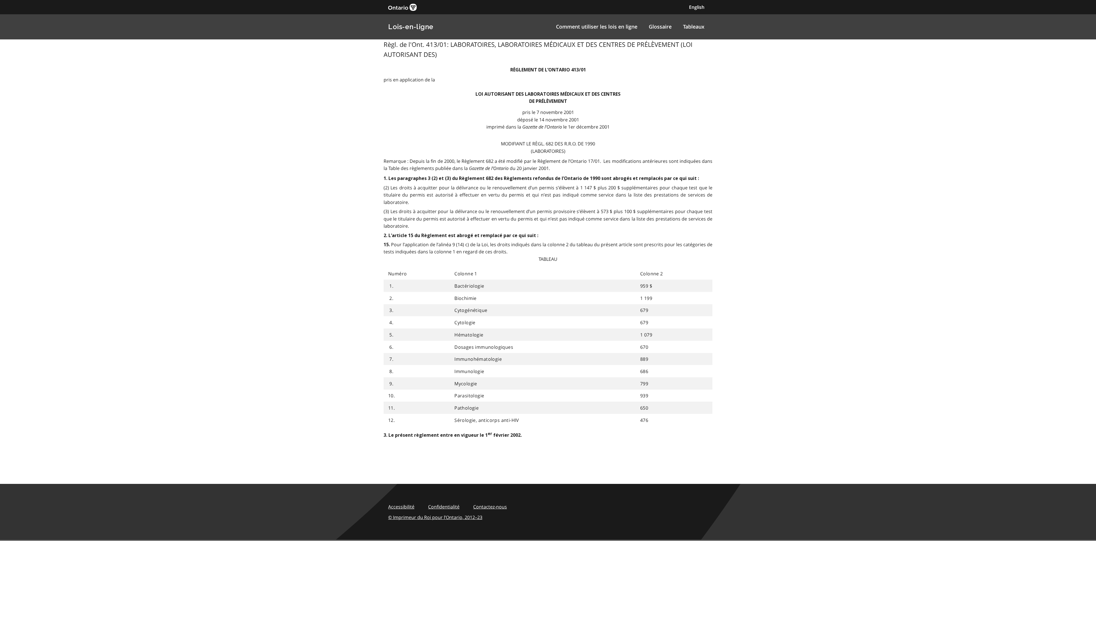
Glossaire (660, 26)
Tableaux (693, 26)
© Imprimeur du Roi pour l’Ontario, (435, 517)
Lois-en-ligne (411, 27)
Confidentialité (444, 507)
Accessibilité (401, 507)
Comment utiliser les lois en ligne (596, 26)
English (696, 7)
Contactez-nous (490, 507)
